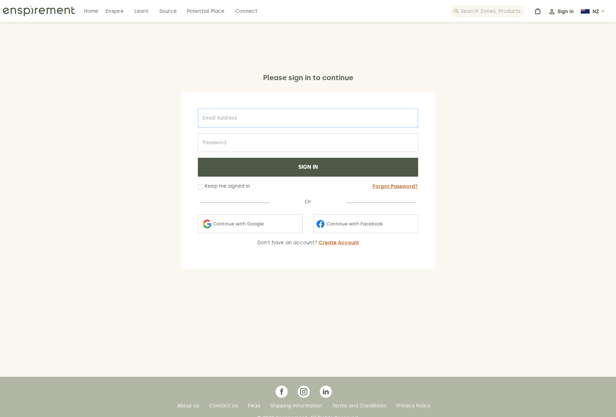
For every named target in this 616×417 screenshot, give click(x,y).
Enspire (115, 11)
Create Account (339, 243)
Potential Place (206, 11)
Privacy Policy (413, 406)
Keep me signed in (226, 186)
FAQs (255, 406)
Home (92, 11)
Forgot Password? (395, 186)
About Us (189, 406)
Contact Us (224, 406)
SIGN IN (308, 167)
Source (168, 11)
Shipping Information (297, 406)
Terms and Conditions (360, 406)
